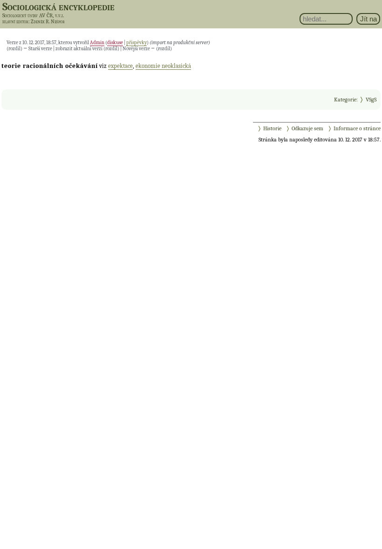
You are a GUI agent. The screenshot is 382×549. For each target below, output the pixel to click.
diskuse (115, 43)
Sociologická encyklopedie (58, 6)
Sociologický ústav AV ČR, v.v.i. (33, 15)
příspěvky (136, 43)
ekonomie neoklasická (163, 65)
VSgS (371, 99)
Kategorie (345, 99)
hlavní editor (15, 22)
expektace (120, 65)
